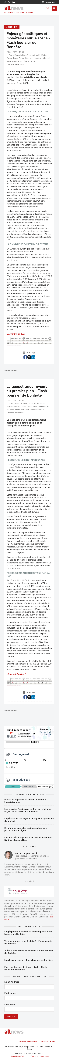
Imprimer (30, 353)
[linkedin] (33, 356)
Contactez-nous (47, 1041)
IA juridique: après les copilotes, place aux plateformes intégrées (25, 829)
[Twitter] (9, 2)
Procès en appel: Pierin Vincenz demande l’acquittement (25, 800)
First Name (10, 993)
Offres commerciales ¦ (28, 1041)
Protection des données (40, 1056)
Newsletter (50, 2)
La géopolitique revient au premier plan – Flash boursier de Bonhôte (28, 932)
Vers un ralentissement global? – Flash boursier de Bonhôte (28, 942)
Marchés (11, 27)
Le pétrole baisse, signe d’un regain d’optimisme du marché (29, 819)
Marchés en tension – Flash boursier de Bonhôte (28, 960)
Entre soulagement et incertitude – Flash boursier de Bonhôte (25, 968)
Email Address (11, 982)
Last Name (10, 1004)
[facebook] (25, 356)
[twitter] (29, 356)
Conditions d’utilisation (20, 1056)
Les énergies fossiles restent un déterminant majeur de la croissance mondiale (27, 810)
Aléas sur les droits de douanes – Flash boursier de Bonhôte (28, 951)
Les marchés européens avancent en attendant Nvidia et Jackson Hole (28, 838)
